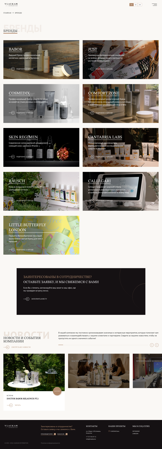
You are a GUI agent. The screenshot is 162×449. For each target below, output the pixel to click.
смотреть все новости (21, 347)
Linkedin (135, 433)
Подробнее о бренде (25, 69)
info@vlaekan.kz (91, 439)
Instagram (136, 431)
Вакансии (60, 434)
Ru (131, 4)
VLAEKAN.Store (114, 431)
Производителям (47, 434)
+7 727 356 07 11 (91, 437)
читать (18, 405)
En (140, 4)
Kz (136, 4)
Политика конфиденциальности (50, 443)
